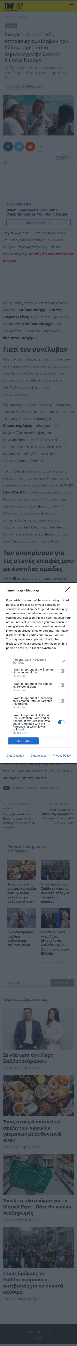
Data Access (38, 755)
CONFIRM (23, 741)
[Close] (69, 591)
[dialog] (38, 673)
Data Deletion (15, 755)
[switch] (61, 671)
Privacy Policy (62, 755)
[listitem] (38, 661)
